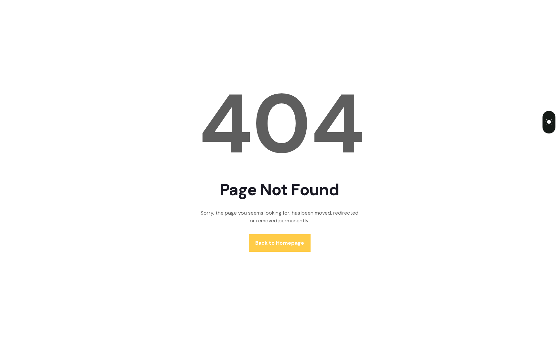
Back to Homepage (279, 242)
